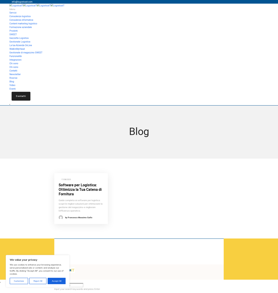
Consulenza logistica (20, 16)
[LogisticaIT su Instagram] (145, 268)
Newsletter (15, 74)
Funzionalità (15, 56)
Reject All (38, 281)
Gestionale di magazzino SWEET (25, 52)
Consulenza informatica (21, 20)
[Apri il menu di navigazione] (9, 104)
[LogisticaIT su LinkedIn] (141, 268)
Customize (19, 281)
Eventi (12, 88)
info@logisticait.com (22, 1)
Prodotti (13, 30)
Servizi (13, 12)
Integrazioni (15, 59)
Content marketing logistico (23, 23)
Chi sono (13, 63)
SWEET (13, 34)
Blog (11, 81)
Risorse (13, 78)
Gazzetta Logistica (19, 38)
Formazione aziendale (20, 27)
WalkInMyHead (17, 49)
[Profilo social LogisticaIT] (143, 268)
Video (12, 85)
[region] (38, 271)
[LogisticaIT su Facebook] (140, 268)
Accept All (56, 281)
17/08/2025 (66, 179)
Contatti (13, 70)
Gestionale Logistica (19, 41)
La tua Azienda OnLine (20, 45)
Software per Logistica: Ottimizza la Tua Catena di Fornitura (80, 189)
